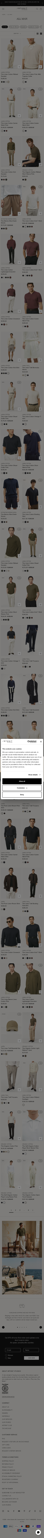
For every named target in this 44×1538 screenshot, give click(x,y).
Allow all (22, 781)
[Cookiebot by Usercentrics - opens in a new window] (27, 741)
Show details (33, 775)
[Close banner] (41, 741)
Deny (22, 794)
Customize (21, 788)
